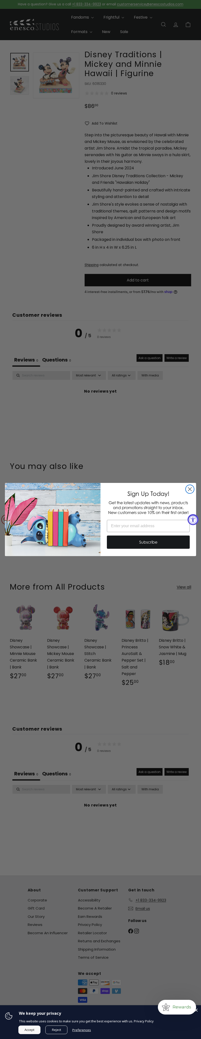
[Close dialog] (190, 489)
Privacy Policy (144, 1021)
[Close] (196, 1010)
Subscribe (148, 542)
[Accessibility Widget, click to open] (193, 519)
